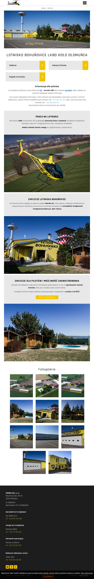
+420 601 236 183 (14, 560)
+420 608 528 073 (52, 102)
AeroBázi (68, 90)
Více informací (87, 573)
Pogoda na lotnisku (17, 76)
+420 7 (10, 545)
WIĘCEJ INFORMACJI (47, 297)
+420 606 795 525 (58, 100)
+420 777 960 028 (14, 532)
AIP (41, 90)
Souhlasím (48, 576)
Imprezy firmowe (59, 65)
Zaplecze (13, 65)
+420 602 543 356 (15, 518)
